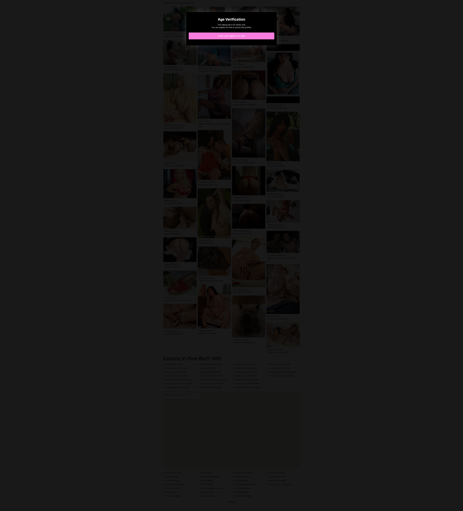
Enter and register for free (231, 36)
